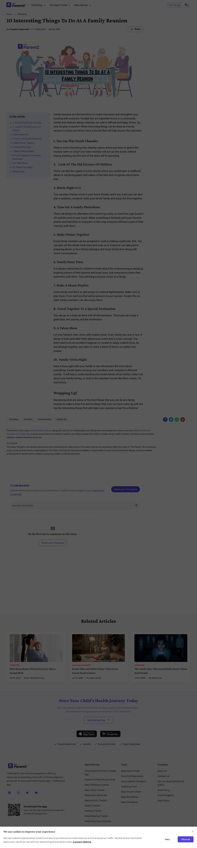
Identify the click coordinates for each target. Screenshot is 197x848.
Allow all (185, 839)
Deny (167, 839)
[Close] (192, 831)
